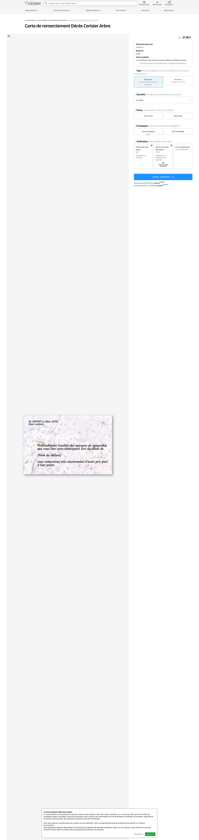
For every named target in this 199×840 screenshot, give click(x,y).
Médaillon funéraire (93, 10)
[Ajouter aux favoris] (9, 36)
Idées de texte (169, 10)
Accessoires (145, 10)
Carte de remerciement (61, 10)
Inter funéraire (121, 10)
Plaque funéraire (31, 10)
